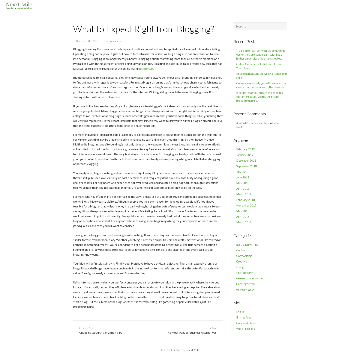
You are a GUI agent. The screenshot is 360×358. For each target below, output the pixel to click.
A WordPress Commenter (252, 123)
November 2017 (246, 205)
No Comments (113, 41)
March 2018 (244, 194)
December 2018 (246, 160)
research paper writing (250, 278)
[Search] (354, 6)
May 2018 (242, 183)
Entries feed (243, 317)
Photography (244, 272)
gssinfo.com (145, 68)
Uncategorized (245, 284)
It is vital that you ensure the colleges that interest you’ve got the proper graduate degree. (259, 96)
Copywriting (244, 255)
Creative (241, 261)
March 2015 (244, 222)
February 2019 (245, 149)
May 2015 (242, 211)
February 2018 (245, 199)
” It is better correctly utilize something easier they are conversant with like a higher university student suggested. (260, 54)
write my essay (245, 289)
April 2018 (243, 188)
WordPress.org (246, 328)
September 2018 (246, 166)
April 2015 (243, 216)
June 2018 (242, 177)
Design (240, 267)
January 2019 (244, 155)
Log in (240, 311)
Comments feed (246, 323)
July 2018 (242, 171)
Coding (240, 250)
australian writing (247, 244)
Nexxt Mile (192, 350)
